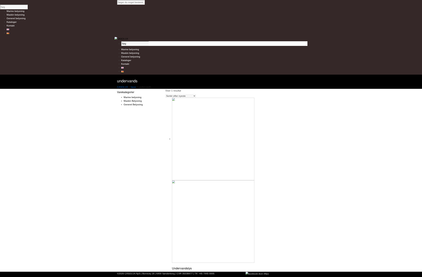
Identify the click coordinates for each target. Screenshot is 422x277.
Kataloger (126, 60)
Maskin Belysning (133, 101)
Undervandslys (182, 268)
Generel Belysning (133, 104)
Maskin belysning (130, 53)
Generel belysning (130, 56)
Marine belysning (130, 49)
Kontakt (125, 64)
